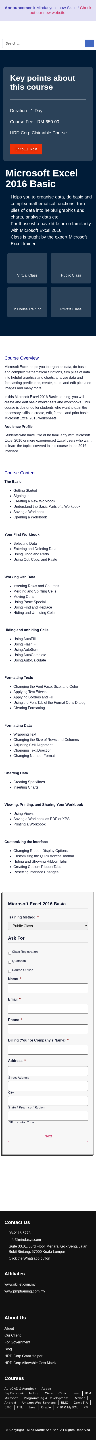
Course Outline (22, 970)
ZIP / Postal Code (21, 1122)
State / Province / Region (26, 1107)
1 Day (36, 110)
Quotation (19, 961)
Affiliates (14, 1273)
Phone (15, 1020)
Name (14, 979)
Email (14, 999)
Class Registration (25, 951)
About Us (15, 1318)
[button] (26, 149)
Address (17, 1061)
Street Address (18, 1077)
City (11, 1092)
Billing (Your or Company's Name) (38, 1040)
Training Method (23, 917)
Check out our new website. (61, 10)
